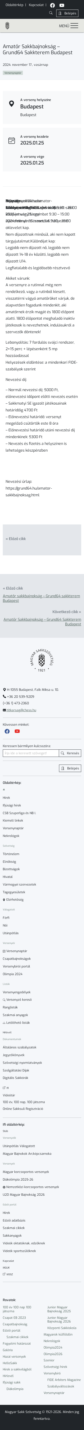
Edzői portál (11, 1331)
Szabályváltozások (60, 1386)
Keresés (72, 753)
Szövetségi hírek (55, 1367)
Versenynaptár (54, 1393)
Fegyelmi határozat (17, 1344)
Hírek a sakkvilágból (17, 1369)
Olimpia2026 (53, 1354)
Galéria (8, 1350)
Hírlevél (8, 1376)
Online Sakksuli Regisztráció (23, 1109)
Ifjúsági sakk (12, 1382)
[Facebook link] (7, 731)
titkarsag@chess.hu (21, 710)
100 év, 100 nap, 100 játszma (24, 1102)
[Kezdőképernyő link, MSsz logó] (9, 25)
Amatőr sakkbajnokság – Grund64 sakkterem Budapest (41, 598)
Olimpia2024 (53, 1347)
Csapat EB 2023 (14, 1318)
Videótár (9, 1095)
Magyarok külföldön (58, 1334)
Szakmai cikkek (17, 1337)
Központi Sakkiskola (61, 1328)
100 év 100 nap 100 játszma (17, 1309)
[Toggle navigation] (74, 25)
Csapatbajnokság (15, 1324)
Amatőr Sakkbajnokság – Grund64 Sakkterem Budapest (42, 622)
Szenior (49, 1360)
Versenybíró (52, 1373)
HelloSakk (10, 1363)
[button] (50, 13)
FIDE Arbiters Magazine (64, 1380)
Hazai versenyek (14, 1357)
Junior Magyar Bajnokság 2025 (59, 1309)
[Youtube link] (17, 731)
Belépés (69, 13)
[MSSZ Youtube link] (62, 6)
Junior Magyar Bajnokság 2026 (59, 1320)
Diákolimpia (15, 1389)
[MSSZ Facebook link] (52, 6)
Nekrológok (52, 1341)
